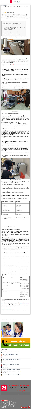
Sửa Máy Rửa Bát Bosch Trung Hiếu (23, 303)
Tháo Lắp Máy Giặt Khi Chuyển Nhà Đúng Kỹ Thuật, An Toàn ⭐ (11, 361)
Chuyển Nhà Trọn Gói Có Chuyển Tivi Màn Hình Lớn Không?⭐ (11, 364)
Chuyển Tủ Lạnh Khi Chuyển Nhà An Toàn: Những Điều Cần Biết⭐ (11, 359)
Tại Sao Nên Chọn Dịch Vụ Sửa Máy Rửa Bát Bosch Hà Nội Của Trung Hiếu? (11, 23)
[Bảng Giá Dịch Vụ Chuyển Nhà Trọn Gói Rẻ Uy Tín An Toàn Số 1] (15, 1)
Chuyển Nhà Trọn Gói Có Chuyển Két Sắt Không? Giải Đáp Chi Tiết (11, 366)
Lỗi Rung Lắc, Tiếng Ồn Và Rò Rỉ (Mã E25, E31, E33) (9, 28)
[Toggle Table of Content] (24, 22)
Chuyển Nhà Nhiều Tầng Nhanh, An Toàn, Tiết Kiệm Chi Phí (10, 354)
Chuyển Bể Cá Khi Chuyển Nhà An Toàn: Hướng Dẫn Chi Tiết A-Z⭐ (12, 371)
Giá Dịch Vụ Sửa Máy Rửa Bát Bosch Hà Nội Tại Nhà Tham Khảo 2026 (10, 30)
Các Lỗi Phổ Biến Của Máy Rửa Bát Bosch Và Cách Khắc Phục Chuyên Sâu (11, 24)
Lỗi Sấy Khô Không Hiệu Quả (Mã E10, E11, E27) (9, 26)
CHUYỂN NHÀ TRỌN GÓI (4, 400)
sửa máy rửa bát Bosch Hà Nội (15, 64)
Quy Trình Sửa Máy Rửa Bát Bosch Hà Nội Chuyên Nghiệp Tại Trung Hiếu (11, 29)
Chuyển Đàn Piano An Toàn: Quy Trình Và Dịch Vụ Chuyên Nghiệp (11, 369)
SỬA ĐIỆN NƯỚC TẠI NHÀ (4, 5)
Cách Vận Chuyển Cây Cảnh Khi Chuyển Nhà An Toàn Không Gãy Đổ (12, 374)
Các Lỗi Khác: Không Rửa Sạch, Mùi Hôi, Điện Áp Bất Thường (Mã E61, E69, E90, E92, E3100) (14, 27)
